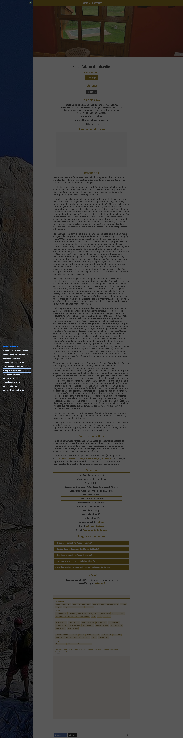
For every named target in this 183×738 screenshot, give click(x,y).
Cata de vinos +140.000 (13, 366)
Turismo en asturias (11, 359)
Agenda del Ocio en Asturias (15, 355)
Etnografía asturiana (12, 370)
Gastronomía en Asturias (14, 362)
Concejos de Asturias (12, 382)
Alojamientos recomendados (15, 351)
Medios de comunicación (13, 390)
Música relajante (10, 386)
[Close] (30, 2)
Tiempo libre (8, 378)
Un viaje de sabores (11, 374)
